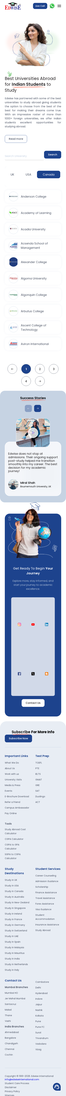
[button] (37, 408)
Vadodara (40, 1043)
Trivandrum (41, 1038)
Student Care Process (17, 1083)
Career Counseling (45, 875)
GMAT (38, 779)
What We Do (12, 762)
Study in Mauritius (15, 953)
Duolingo (40, 796)
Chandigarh (11, 1043)
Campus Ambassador (17, 807)
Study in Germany (15, 925)
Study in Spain (13, 941)
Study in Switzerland (16, 930)
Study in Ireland (13, 913)
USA (28, 174)
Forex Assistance (44, 903)
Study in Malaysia (14, 947)
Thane (8, 1015)
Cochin (9, 1054)
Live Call (40, 6)
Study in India (12, 958)
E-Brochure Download (17, 796)
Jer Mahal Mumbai (15, 998)
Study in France (13, 919)
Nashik (38, 1010)
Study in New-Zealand (17, 902)
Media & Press (12, 785)
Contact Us (33, 703)
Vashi (8, 1021)
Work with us (12, 774)
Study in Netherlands (16, 964)
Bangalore (10, 1037)
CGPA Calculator (14, 839)
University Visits (13, 779)
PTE (37, 768)
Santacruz (10, 1004)
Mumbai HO (11, 992)
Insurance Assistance (47, 924)
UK (12, 174)
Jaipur (38, 1004)
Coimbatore (42, 982)
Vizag (38, 1049)
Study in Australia (14, 896)
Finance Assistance (46, 892)
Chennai (9, 1049)
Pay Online (11, 813)
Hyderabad (41, 993)
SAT (37, 790)
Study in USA (12, 885)
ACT (37, 802)
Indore (38, 998)
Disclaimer (10, 1087)
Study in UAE (11, 936)
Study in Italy (12, 970)
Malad (8, 1009)
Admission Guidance (46, 881)
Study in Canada (14, 891)
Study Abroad (42, 930)
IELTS (38, 774)
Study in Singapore (15, 908)
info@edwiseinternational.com (22, 1079)
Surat (38, 1032)
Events (8, 790)
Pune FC (40, 1027)
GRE (37, 785)
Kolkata (39, 1015)
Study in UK (11, 880)
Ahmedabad (12, 1032)
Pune (38, 1021)
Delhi (38, 987)
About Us (10, 768)
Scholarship (41, 886)
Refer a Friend (12, 802)
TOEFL (38, 762)
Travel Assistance (45, 898)
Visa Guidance (43, 909)
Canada (48, 174)
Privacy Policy (12, 1091)
